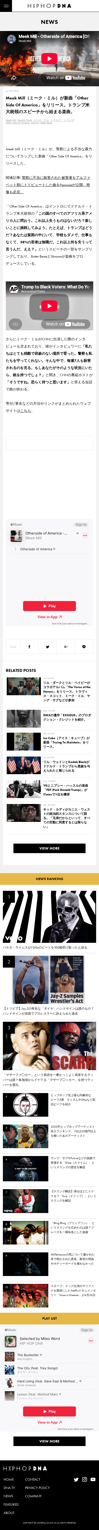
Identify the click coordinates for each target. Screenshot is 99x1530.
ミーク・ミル (41, 120)
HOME (9, 1479)
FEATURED (11, 1504)
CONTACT (32, 1479)
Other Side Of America (18, 122)
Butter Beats (46, 122)
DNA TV (9, 1487)
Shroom (35, 122)
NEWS (8, 1496)
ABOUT (9, 1512)
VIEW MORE (49, 848)
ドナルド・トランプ (62, 120)
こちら (25, 410)
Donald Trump (25, 120)
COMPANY (33, 1496)
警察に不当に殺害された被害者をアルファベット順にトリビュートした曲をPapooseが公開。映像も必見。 (48, 184)
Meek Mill (11, 120)
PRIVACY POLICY (37, 1487)
